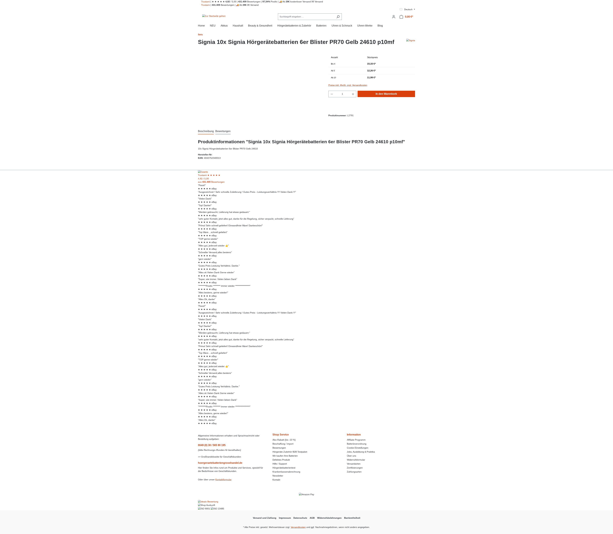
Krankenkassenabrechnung (286, 471)
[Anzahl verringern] (331, 94)
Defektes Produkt (281, 459)
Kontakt (276, 479)
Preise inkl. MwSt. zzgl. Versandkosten (347, 85)
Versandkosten (298, 527)
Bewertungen (279, 447)
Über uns (351, 455)
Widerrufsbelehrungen (329, 518)
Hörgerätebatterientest (283, 467)
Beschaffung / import (282, 443)
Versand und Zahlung (264, 518)
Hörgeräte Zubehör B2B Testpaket (289, 451)
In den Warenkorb (386, 93)
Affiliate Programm (356, 440)
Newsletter (277, 475)
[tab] (206, 131)
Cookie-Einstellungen (357, 447)
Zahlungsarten (354, 471)
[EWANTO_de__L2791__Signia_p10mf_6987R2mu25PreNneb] (260, 88)
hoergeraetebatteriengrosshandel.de (220, 463)
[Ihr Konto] (393, 17)
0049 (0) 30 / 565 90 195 (212, 445)
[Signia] (410, 43)
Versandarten (353, 463)
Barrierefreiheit (352, 518)
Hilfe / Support (279, 463)
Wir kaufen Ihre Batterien (285, 455)
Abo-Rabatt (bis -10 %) (284, 440)
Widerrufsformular (356, 459)
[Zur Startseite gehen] (214, 16)
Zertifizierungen (355, 467)
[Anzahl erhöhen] (353, 94)
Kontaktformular (223, 479)
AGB (312, 518)
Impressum (285, 518)
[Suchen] (338, 16)
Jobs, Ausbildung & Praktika (361, 451)
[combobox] (306, 16)
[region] (260, 88)
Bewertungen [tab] (223, 131)
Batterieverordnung (356, 443)
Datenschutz (300, 518)
